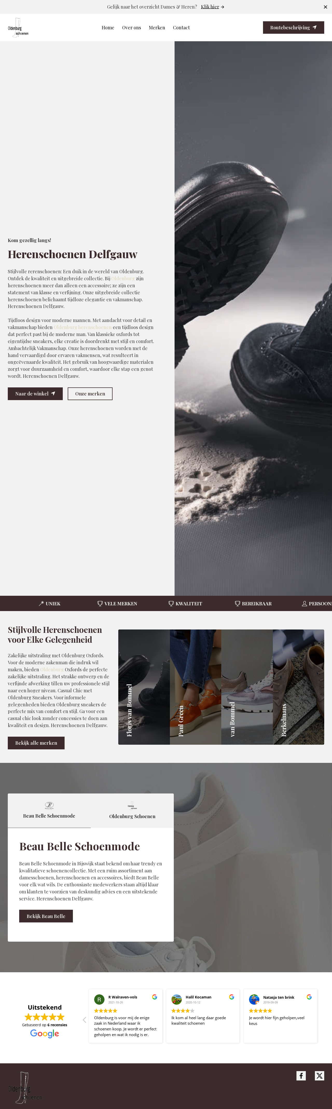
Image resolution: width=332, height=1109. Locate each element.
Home (108, 27)
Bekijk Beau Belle (46, 916)
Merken (157, 27)
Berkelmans (298, 715)
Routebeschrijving (290, 27)
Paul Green (194, 701)
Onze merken (90, 393)
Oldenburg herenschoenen (83, 327)
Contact (181, 27)
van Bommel (246, 694)
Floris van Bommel (153, 701)
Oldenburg (123, 278)
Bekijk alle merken (36, 743)
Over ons (131, 27)
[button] (181, 318)
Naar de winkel (32, 393)
